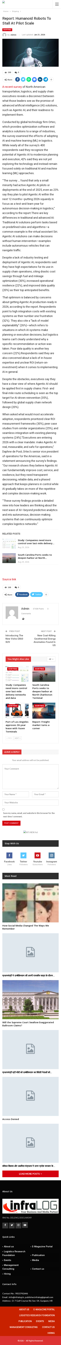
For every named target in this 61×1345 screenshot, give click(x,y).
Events (7, 1260)
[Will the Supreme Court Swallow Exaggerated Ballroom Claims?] (30, 999)
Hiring (7, 1273)
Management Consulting (10, 1267)
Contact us (38, 1268)
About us (9, 1246)
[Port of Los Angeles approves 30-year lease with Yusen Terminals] (17, 711)
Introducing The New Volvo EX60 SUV (14, 638)
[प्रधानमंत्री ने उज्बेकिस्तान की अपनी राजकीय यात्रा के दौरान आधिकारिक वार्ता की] (30, 952)
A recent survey (12, 86)
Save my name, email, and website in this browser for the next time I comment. (29, 815)
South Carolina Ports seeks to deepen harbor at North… (35, 556)
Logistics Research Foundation (13, 1253)
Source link (9, 579)
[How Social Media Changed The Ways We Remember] (30, 902)
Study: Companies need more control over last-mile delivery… (36, 542)
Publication (38, 1255)
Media (35, 1260)
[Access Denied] (30, 1096)
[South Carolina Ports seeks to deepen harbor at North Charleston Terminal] (9, 558)
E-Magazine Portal (42, 1246)
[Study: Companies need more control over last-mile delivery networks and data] (9, 544)
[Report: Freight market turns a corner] (43, 711)
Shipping (7, 30)
